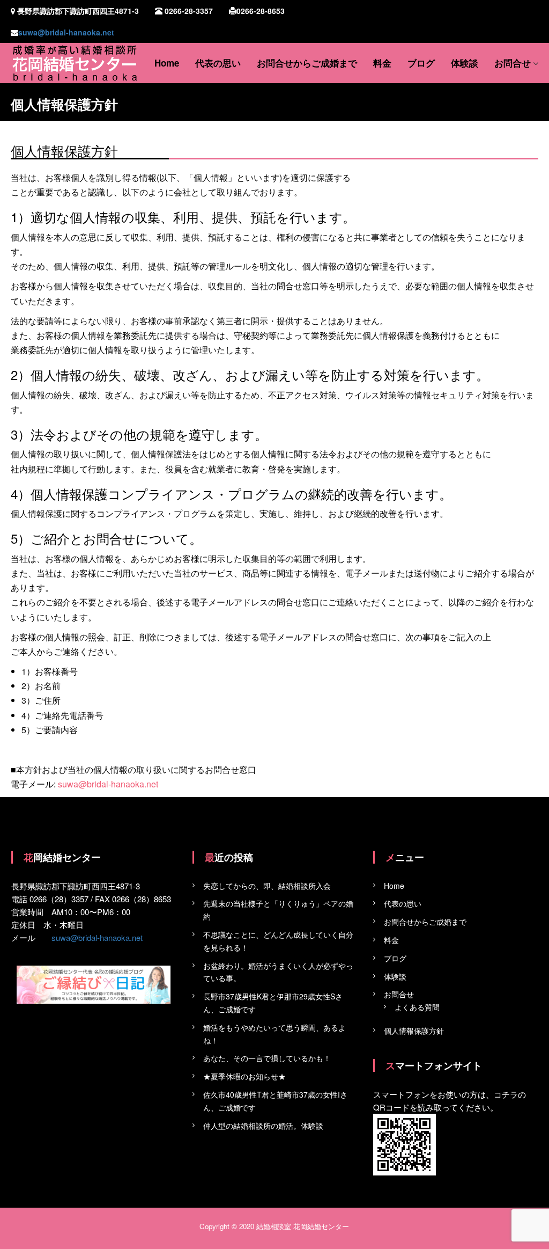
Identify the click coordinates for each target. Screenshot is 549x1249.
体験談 (464, 62)
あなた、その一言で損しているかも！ (267, 1058)
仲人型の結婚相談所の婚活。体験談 (263, 1125)
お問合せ (512, 62)
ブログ (421, 62)
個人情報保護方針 (414, 1030)
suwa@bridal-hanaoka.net (66, 32)
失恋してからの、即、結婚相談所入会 (267, 885)
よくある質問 (417, 1007)
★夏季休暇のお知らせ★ (244, 1076)
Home (166, 62)
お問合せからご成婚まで (307, 62)
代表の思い (218, 62)
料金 (382, 62)
